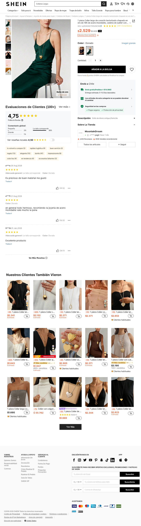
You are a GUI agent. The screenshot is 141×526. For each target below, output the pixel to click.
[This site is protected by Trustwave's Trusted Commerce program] (74, 511)
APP (120, 455)
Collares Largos (78, 16)
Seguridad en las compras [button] (95, 106)
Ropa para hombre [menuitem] (113, 10)
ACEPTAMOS (77, 501)
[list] (94, 460)
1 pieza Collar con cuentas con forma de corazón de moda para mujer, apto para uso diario (122, 360)
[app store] (121, 461)
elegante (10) (25, 153)
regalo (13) (11, 153)
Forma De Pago (44, 464)
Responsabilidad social (10, 464)
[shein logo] (16, 4)
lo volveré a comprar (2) (16, 148)
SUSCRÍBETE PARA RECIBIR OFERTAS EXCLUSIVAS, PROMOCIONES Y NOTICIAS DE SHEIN (104, 468)
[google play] (126, 461)
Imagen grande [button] (128, 43)
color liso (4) (12, 158)
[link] (116, 3)
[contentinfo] (106, 506)
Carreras (7, 469)
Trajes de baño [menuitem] (75, 10)
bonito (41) (39, 153)
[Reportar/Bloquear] (69, 188)
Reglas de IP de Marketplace (15, 517)
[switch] (52, 140)
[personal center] (111, 4)
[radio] (81, 50)
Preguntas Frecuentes (42, 471)
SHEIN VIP (25, 481)
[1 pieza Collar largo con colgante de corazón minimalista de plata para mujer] (18, 392)
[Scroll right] (133, 10)
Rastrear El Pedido (28, 474)
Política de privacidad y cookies (34, 514)
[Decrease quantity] (90, 60)
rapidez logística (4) (37, 148)
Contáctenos (43, 460)
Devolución (25, 463)
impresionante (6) (54, 153)
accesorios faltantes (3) (48, 158)
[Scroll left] (130, 10)
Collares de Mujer (63, 16)
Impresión (49, 517)
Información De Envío (26, 459)
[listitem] (18, 302)
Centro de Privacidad (12, 514)
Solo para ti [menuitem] (26, 10)
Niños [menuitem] (86, 10)
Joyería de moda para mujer (44, 16)
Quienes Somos (10, 460)
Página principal (12, 16)
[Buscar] (104, 3)
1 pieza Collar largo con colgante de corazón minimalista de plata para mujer (18, 409)
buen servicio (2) (56, 148)
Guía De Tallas (26, 478)
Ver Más (70, 427)
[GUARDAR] (131, 69)
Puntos (40, 467)
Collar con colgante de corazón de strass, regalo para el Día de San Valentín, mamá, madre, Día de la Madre (45, 409)
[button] (128, 4)
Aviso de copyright (35, 517)
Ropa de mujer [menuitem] (61, 10)
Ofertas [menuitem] (49, 10)
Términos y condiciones (58, 514)
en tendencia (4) (27, 158)
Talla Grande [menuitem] (97, 10)
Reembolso (25, 466)
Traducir (9, 181)
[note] (121, 319)
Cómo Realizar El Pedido (27, 470)
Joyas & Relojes (26, 16)
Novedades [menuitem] (38, 10)
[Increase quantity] (100, 60)
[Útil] (57, 188)
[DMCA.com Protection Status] (80, 511)
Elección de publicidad (12, 521)
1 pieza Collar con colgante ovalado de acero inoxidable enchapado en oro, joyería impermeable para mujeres (45, 312)
